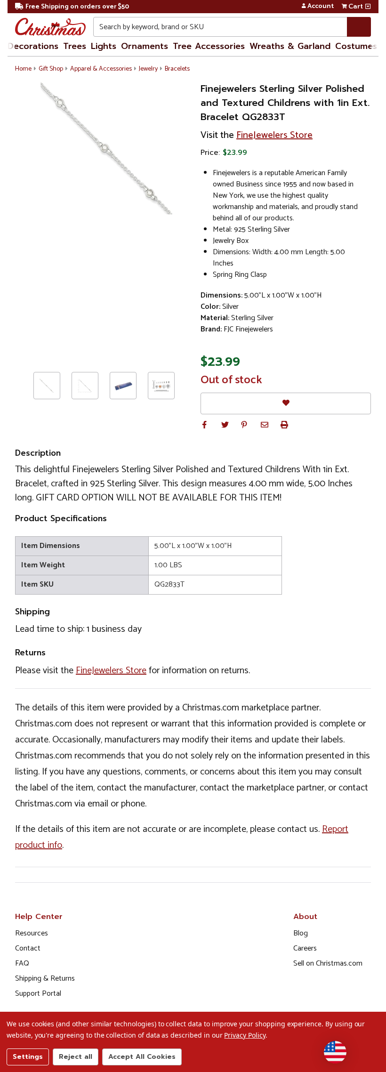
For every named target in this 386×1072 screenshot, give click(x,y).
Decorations (33, 46)
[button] (204, 424)
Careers (305, 948)
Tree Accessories (209, 46)
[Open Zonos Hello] (335, 1052)
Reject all (75, 1057)
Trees (74, 46)
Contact (27, 948)
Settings (28, 1057)
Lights (103, 46)
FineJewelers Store (274, 135)
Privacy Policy (244, 1035)
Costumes (356, 46)
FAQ (22, 963)
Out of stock (231, 380)
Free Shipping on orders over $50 (77, 7)
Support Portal (38, 993)
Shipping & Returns (45, 978)
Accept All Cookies (142, 1057)
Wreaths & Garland (289, 46)
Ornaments (144, 46)
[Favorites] (286, 403)
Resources (31, 933)
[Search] (359, 27)
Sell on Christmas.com (327, 963)
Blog (300, 933)
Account (320, 6)
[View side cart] (368, 6)
